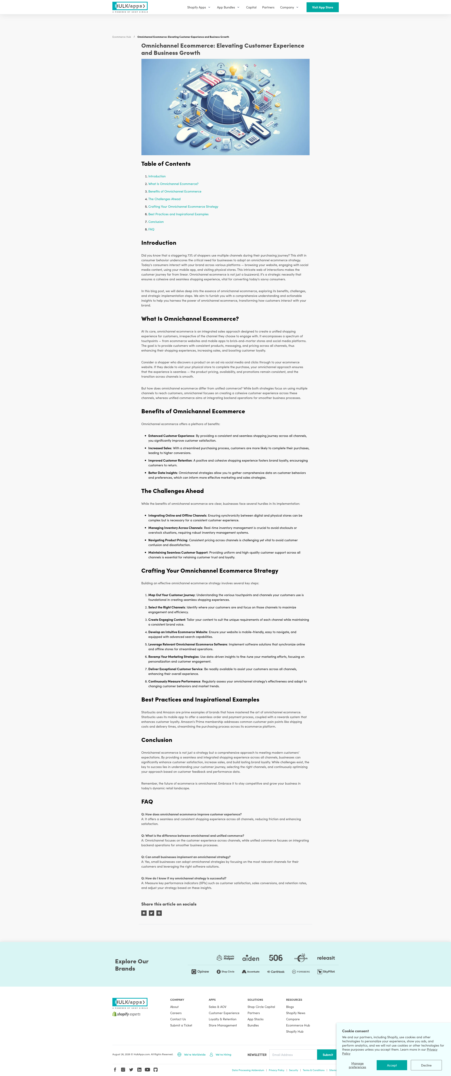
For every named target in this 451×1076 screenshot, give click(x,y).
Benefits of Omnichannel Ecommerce (174, 191)
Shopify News (295, 1013)
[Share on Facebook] (144, 913)
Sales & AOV (217, 1006)
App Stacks (256, 1019)
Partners (254, 1013)
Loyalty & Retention (222, 1019)
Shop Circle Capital (261, 1006)
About (174, 1006)
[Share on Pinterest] (159, 913)
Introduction (157, 176)
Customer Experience (224, 1013)
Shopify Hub (295, 1031)
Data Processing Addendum (248, 1070)
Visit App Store (322, 7)
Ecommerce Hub (121, 36)
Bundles (253, 1025)
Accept (392, 1065)
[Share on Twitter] (151, 913)
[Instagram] (123, 1069)
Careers (176, 1013)
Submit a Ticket (181, 1025)
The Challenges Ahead (164, 199)
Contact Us (178, 1019)
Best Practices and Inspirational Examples (178, 214)
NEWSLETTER (257, 1054)
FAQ (151, 229)
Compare (293, 1019)
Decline (426, 1065)
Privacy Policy (276, 1070)
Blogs (290, 1006)
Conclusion (156, 221)
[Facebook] (115, 1069)
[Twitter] (131, 1069)
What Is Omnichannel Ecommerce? (173, 183)
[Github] (155, 1069)
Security (293, 1070)
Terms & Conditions (314, 1070)
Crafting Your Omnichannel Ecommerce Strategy (183, 206)
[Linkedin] (139, 1069)
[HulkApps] (130, 7)
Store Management (223, 1025)
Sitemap (334, 1070)
